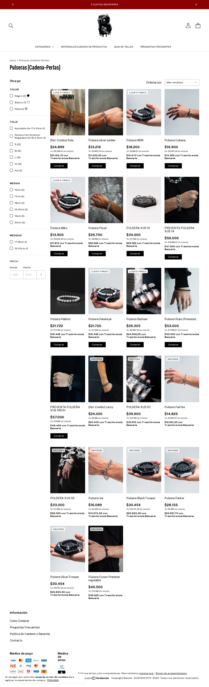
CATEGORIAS (42, 46)
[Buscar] (11, 25)
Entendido (53, 680)
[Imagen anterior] (56, 109)
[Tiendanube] (94, 679)
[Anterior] (13, 4)
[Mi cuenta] (188, 25)
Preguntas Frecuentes (25, 627)
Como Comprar (19, 620)
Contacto (16, 640)
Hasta (26, 267)
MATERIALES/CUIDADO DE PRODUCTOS (84, 46)
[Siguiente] (196, 4)
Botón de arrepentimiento (171, 673)
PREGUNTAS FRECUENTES (155, 46)
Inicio (13, 60)
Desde (13, 267)
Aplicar (41, 274)
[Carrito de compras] (198, 25)
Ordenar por (154, 82)
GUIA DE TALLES (123, 46)
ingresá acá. (146, 673)
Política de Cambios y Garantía (30, 634)
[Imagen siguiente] (79, 109)
